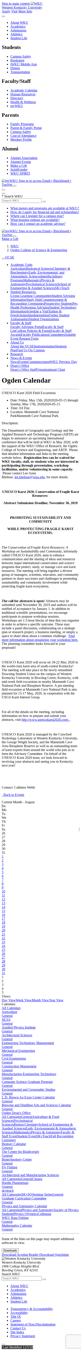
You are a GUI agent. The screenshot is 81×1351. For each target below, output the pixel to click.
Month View (40, 1000)
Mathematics (32, 280)
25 (3, 950)
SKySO (26, 1194)
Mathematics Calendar (17, 1225)
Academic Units (21, 265)
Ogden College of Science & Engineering (38, 250)
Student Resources (23, 292)
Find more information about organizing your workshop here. (40, 638)
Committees (57, 334)
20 (3, 930)
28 (3, 961)
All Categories (11, 1117)
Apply (6, 11)
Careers (15, 1320)
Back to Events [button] (13, 795)
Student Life (18, 38)
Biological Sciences (39, 268)
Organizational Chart (51, 369)
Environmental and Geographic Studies (28, 1089)
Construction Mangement (19, 1066)
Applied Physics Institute (19, 1027)
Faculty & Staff (20, 323)
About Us (17, 342)
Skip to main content (16, 3)
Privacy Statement (22, 1336)
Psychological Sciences (41, 284)
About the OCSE (22, 346)
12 (3, 899)
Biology (19, 1124)
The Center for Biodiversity (20, 1152)
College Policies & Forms (33, 331)
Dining (15, 68)
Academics (17, 26)
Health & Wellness (23, 102)
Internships (41, 315)
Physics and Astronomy (37, 1210)
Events (23, 362)
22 (3, 938)
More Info (25, 11)
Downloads (10, 1250)
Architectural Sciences (17, 1035)
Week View (24, 1000)
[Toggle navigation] (3, 258)
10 (3, 891)
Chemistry (32, 1124)
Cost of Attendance (23, 135)
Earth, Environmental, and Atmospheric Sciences (37, 274)
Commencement (39, 362)
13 (3, 903)
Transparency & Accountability (31, 1309)
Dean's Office (19, 366)
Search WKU (12, 196)
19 (3, 926)
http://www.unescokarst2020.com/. (46, 719)
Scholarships (25, 315)
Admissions (18, 30)
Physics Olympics (25, 1214)
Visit (14, 11)
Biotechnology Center (17, 1159)
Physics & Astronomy (46, 1132)
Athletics (16, 34)
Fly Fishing (9, 1167)
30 (3, 969)
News (14, 362)
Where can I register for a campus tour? (37, 216)
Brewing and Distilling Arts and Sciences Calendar (36, 1105)
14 (3, 907)
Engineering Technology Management (28, 1043)
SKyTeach (62, 288)
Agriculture (18, 268)
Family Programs (22, 124)
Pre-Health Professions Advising (44, 305)
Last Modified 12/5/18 (17, 1347)
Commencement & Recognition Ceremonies (38, 301)
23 (3, 942)
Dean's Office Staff (23, 369)
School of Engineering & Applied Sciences (40, 286)
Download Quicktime (54, 1254)
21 (3, 934)
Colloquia (44, 1214)
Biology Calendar (14, 1144)
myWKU (16, 106)
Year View (56, 1000)
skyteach (8, 1190)
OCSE (9, 257)
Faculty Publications (35, 334)
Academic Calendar (23, 90)
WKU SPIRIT (20, 173)
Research (16, 354)
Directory (16, 98)
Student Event (26, 1136)
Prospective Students (58, 303)
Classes (37, 1179)
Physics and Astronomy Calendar (24, 1206)
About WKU (19, 22)
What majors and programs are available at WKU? (44, 208)
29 (3, 965)
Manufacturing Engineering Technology (29, 1074)
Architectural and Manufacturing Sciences (30, 1175)
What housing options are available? (35, 220)
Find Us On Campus (30, 350)
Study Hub (33, 299)
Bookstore (17, 60)
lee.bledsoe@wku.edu (29, 477)
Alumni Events (20, 162)
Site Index (17, 1332)
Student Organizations (44, 319)
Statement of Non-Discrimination (33, 1324)
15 (3, 911)
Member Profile (21, 139)
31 (3, 973)
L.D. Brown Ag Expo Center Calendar (28, 1097)
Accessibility (19, 1313)
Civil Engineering (14, 1058)
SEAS (6, 1019)
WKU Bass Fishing (15, 1218)
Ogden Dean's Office (16, 1113)
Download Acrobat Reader (20, 1254)
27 (3, 957)
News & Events (21, 358)
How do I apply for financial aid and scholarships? (44, 212)
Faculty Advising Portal (26, 327)
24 (3, 946)
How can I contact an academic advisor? (37, 224)
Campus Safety (20, 56)
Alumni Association (23, 158)
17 (3, 918)
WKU (14, 246)
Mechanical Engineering (18, 1051)
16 (3, 915)
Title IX (15, 1316)
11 (3, 895)
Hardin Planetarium (15, 1183)
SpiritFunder (18, 169)
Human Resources (22, 94)
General (7, 1016)
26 (3, 953)
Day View (9, 1000)
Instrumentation (44, 346)
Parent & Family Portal (26, 128)
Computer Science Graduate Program (27, 1082)
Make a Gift (18, 165)
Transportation (20, 72)
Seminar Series (42, 1194)
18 (3, 922)
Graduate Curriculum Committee (24, 1198)
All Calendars (11, 1008)
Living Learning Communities (31, 296)
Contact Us (18, 1328)
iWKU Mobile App (23, 64)
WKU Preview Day (63, 362)
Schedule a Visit (37, 311)
